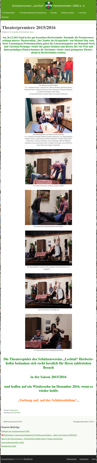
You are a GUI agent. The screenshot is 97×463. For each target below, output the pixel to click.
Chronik (83, 13)
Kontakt (54, 13)
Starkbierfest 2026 (8, 446)
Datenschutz (72, 459)
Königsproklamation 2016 (84, 422)
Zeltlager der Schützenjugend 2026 (15, 431)
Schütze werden (67, 13)
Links (94, 459)
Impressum (84, 459)
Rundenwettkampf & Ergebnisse (33, 13)
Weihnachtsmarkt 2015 (11, 422)
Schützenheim (9, 13)
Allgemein (13, 410)
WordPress (28, 459)
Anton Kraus (29, 32)
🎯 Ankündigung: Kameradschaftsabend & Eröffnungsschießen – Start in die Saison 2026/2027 (39, 435)
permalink (17, 413)
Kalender (5, 17)
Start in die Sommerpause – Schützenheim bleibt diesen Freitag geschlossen (32, 439)
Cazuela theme (7, 459)
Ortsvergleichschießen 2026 (12, 442)
